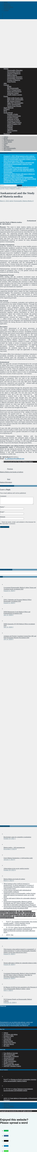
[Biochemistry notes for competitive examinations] (7, 834)
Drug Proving (11, 81)
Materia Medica (12, 75)
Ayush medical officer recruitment (8, 911)
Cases (6, 143)
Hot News (7, 4)
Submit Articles (8, 7)
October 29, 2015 (9, 870)
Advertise (7, 1104)
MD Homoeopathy (13, 88)
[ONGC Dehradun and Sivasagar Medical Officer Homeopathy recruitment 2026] (7, 596)
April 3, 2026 (8, 990)
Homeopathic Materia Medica (23, 201)
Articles (6, 68)
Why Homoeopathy (10, 148)
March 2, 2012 (4, 201)
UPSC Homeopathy (10, 1061)
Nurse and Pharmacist (14, 91)
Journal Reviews (9, 1058)
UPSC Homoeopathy (14, 104)
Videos (6, 137)
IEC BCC (7, 1046)
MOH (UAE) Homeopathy (15, 99)
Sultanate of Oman (13, 119)
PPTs (5, 111)
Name (2, 507)
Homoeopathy (19, 913)
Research (7, 134)
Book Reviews (8, 1041)
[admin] (6, 1095)
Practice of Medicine (13, 80)
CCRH (21, 911)
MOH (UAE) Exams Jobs (15, 98)
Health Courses (9, 1063)
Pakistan (10, 127)
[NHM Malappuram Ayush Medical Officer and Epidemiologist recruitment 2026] (7, 608)
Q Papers (7, 109)
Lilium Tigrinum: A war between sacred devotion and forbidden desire (18, 1089)
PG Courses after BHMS (11, 1064)
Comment (3, 496)
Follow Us (7, 8)
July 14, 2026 (8, 615)
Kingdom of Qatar (12, 117)
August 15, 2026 (9, 978)
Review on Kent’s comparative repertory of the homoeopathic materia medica (20, 1080)
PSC (13, 916)
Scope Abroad (8, 112)
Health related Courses (14, 95)
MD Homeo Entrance (14, 101)
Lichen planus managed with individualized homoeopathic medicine (17, 891)
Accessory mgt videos (11, 1034)
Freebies (6, 146)
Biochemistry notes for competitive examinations (17, 837)
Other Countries (12, 130)
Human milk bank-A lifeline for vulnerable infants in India (20, 963)
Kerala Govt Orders (10, 1042)
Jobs (5, 83)
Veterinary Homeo (13, 93)
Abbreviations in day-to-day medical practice (16, 868)
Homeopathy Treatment (11, 1056)
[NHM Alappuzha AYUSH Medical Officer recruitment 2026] (7, 621)
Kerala (9, 132)
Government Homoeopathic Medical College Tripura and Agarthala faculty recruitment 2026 (20, 588)
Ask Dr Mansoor (9, 1106)
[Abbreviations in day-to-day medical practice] (7, 865)
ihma (24, 914)
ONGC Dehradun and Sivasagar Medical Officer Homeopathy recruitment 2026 (17, 600)
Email (2, 512)
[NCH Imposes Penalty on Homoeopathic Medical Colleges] (7, 996)
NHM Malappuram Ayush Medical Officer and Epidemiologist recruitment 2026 (17, 612)
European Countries (13, 121)
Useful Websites (9, 1059)
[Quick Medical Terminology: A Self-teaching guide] (7, 855)
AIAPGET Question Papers (12, 1066)
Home (5, 2)
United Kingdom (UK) (14, 124)
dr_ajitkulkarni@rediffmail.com (14, 458)
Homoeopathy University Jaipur (11, 914)
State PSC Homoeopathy (15, 103)
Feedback (7, 1108)
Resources (7, 5)
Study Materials (8, 108)
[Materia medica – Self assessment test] (7, 844)
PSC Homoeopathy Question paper (23, 916)
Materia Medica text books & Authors (14, 879)
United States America (14, 122)
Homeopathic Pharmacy (15, 78)
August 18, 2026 (9, 964)
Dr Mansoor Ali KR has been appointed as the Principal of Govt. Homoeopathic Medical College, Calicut (20, 988)
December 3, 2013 (9, 849)
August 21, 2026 (9, 954)
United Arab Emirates (14, 116)
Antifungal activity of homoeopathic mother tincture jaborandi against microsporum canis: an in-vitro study (20, 895)
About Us (7, 1103)
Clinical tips (7, 1039)
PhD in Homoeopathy (14, 90)
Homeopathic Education (15, 70)
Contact (6, 10)
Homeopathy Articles (13, 72)
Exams (6, 96)
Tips (5, 145)
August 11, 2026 (9, 591)
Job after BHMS (29, 914)
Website (2, 517)
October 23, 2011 (9, 838)
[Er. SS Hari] (6, 1086)
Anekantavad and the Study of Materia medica (18, 461)
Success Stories (9, 1044)
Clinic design (8, 142)
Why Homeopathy (9, 1054)
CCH (18, 911)
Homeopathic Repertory (14, 77)
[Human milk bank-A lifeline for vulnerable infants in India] (7, 960)
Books (6, 138)
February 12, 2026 (9, 1002)
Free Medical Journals (11, 1053)
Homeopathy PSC (11, 913)
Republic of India (12, 114)
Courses (6, 85)
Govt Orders (7, 150)
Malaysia (10, 125)
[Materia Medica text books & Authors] (7, 876)
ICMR (21, 914)
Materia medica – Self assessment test (14, 847)
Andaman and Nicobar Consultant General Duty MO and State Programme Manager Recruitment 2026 (20, 636)
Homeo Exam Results (14, 106)
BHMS (9, 86)
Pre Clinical (7, 1037)
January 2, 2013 (9, 859)
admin (11, 201)
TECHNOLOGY (9, 140)
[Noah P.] (6, 1076)
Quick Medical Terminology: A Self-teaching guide (18, 858)
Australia (10, 129)
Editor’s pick (4, 938)
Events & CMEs (9, 1036)
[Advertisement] (18, 47)
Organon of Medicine (13, 73)
